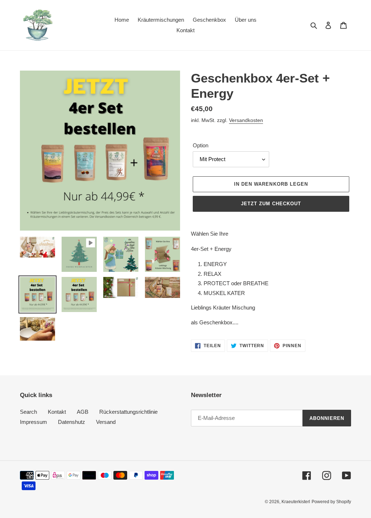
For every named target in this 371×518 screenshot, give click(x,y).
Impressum (33, 422)
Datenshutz (71, 422)
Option (200, 145)
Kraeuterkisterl (296, 501)
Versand (106, 422)
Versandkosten (246, 120)
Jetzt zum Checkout (271, 203)
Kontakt (57, 412)
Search (28, 412)
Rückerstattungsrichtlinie (128, 412)
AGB (82, 412)
